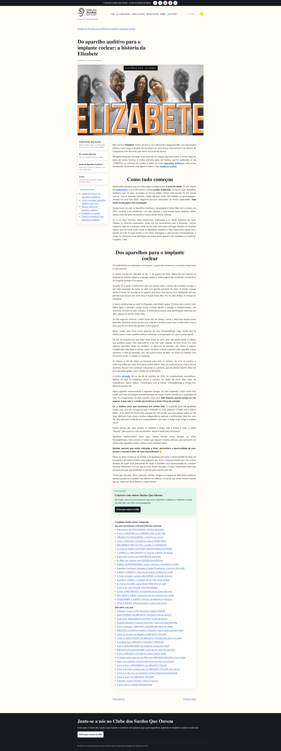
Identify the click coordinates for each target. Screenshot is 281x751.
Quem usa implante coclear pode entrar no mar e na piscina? (145, 661)
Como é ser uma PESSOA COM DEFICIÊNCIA (137, 587)
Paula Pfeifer (172, 14)
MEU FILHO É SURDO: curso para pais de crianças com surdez (145, 595)
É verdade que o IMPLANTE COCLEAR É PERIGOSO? (140, 642)
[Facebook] (160, 3)
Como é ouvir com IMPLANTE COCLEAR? (135, 677)
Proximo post (189, 699)
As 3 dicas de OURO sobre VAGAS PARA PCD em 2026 (141, 583)
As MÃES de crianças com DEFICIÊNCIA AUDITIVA (140, 560)
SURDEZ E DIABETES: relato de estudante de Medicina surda (145, 572)
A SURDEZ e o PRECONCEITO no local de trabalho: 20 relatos (145, 552)
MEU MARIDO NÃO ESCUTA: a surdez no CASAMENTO (142, 545)
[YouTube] (165, 3)
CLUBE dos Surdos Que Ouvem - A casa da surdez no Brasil (127, 3)
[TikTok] (170, 3)
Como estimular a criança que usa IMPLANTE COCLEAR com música (148, 669)
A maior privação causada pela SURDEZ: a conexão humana (144, 576)
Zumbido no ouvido (91, 213)
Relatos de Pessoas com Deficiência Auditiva (98, 28)
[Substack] (175, 3)
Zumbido (163, 14)
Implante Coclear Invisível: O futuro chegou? (137, 680)
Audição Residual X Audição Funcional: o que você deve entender (147, 622)
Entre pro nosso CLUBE (128, 509)
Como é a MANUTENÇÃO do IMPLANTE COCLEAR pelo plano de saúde (149, 638)
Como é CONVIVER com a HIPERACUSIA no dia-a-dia (141, 533)
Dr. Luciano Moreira (123, 14)
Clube (113, 14)
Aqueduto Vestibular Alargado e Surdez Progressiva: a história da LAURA (151, 568)
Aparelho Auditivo (138, 14)
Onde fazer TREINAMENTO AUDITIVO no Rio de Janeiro (142, 618)
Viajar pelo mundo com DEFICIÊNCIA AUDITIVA (139, 556)
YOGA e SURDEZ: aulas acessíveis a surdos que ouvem (142, 603)
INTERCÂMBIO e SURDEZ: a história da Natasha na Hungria (144, 599)
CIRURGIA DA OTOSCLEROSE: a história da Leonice (140, 537)
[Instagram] (155, 3)
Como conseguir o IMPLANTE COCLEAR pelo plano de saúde (145, 626)
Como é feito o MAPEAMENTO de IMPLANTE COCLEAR (142, 665)
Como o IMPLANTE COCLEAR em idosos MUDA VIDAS (141, 541)
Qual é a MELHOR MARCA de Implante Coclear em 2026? (143, 646)
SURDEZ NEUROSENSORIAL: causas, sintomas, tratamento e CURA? (148, 564)
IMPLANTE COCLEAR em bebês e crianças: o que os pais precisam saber (150, 630)
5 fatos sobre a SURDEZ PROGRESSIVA (134, 684)
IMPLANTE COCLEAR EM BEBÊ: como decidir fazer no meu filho (146, 649)
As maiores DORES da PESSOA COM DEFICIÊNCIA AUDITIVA (144, 548)
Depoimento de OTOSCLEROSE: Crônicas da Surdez (140, 529)
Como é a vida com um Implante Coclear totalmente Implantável (147, 673)
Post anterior (119, 699)
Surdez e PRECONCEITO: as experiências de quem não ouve (144, 591)
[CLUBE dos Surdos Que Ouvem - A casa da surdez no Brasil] (89, 12)
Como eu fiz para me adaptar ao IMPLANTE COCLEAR (141, 634)
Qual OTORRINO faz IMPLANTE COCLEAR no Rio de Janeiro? (144, 615)
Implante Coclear (152, 14)
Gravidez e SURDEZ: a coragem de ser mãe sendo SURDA (143, 580)
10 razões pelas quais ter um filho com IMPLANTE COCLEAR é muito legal (151, 657)
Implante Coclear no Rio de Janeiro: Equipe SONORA (141, 611)
